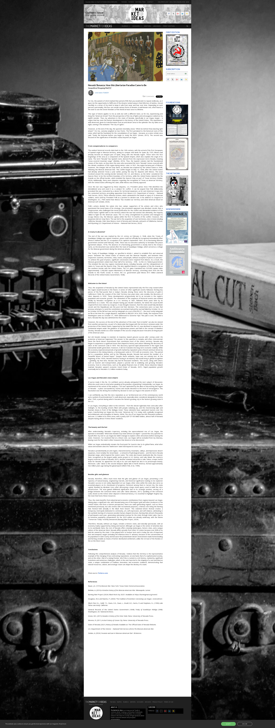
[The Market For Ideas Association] (177, 135)
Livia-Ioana (102, 93)
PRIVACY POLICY (157, 702)
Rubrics (126, 702)
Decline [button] (244, 724)
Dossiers (140, 702)
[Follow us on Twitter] (173, 13)
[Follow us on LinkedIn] (182, 13)
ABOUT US (114, 707)
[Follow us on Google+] (178, 13)
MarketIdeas (99, 26)
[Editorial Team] (177, 205)
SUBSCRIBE (151, 707)
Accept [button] (228, 724)
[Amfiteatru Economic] (177, 275)
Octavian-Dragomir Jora (108, 2)
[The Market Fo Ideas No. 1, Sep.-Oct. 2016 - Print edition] (177, 65)
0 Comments (149, 96)
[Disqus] (125, 666)
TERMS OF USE (168, 702)
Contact (150, 2)
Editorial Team (140, 2)
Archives (157, 26)
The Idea (124, 2)
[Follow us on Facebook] (169, 13)
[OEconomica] (177, 243)
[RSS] (187, 13)
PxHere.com (103, 573)
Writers (147, 26)
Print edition (169, 26)
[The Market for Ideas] (137, 22)
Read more (62, 724)
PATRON (131, 2)
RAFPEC (119, 702)
